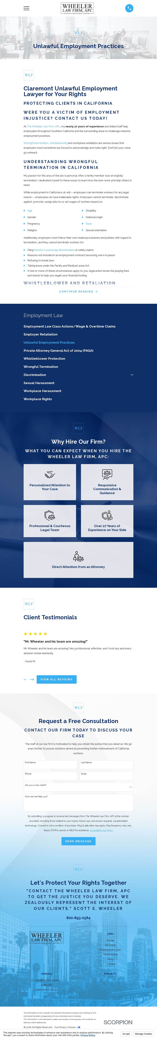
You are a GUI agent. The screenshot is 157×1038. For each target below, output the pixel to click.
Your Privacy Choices (65, 1027)
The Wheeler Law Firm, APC (43, 126)
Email (83, 774)
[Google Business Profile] (98, 980)
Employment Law (110, 949)
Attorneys (110, 945)
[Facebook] (116, 980)
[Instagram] (122, 980)
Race (89, 223)
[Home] (77, 8)
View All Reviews (56, 679)
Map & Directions (46, 994)
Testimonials (110, 954)
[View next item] (32, 680)
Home (110, 940)
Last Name (86, 762)
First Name (30, 762)
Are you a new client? (35, 785)
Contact (110, 963)
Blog (110, 959)
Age (29, 210)
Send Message (78, 841)
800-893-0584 (78, 918)
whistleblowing (58, 143)
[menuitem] (79, 326)
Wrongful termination (36, 143)
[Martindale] (110, 980)
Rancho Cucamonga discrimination (54, 249)
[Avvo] (104, 980)
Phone (28, 774)
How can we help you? (36, 796)
